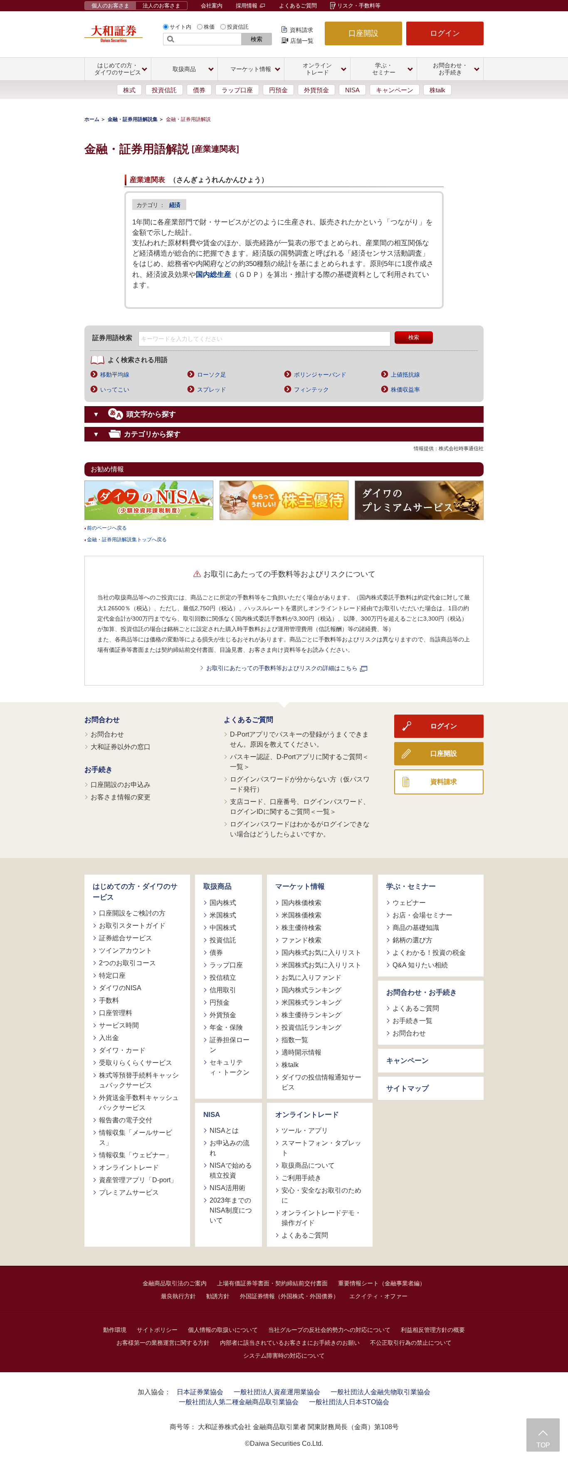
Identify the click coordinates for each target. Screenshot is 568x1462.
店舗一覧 (302, 40)
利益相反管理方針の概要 (433, 1329)
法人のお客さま (161, 5)
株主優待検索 (301, 927)
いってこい (114, 389)
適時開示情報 (301, 1052)
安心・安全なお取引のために (321, 1195)
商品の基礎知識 (416, 927)
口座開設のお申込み (121, 784)
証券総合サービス (125, 938)
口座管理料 (115, 1012)
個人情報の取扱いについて (223, 1329)
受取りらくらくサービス (135, 1062)
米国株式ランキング (311, 1002)
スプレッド (211, 389)
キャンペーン (394, 90)
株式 (129, 90)
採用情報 (247, 5)
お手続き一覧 (412, 1020)
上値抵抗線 (405, 374)
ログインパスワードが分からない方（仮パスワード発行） (300, 784)
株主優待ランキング (311, 1014)
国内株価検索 (301, 902)
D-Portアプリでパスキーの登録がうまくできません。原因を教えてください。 (299, 739)
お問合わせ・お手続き (421, 992)
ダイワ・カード (122, 1050)
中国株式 (223, 927)
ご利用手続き (301, 1177)
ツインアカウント (125, 950)
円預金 (278, 90)
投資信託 (238, 27)
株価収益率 (405, 389)
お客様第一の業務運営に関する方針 (163, 1342)
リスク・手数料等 (358, 5)
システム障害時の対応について (284, 1355)
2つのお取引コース (127, 962)
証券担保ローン (229, 1044)
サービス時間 (119, 1025)
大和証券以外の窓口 (121, 746)
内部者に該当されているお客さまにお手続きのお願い (290, 1342)
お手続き (98, 770)
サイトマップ (407, 1088)
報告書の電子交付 (125, 1120)
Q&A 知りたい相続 (420, 965)
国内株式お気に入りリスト (321, 952)
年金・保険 (226, 1027)
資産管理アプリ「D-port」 (138, 1179)
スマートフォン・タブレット (321, 1147)
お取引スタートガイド (132, 925)
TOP (543, 1445)
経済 (174, 205)
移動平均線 (114, 374)
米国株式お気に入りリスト (321, 965)
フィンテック (311, 389)
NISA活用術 (227, 1187)
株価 (209, 27)
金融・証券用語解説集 (133, 119)
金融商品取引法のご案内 (175, 1283)
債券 (199, 90)
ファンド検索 (301, 940)
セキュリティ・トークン (229, 1067)
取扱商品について (308, 1165)
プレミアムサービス (129, 1192)
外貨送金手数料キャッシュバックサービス (139, 1102)
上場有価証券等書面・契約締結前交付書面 (272, 1283)
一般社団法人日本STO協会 (349, 1401)
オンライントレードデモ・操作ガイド (321, 1217)
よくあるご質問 (298, 5)
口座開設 (363, 33)
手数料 (109, 1000)
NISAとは (224, 1130)
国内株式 (223, 902)
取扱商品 (217, 886)
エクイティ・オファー (378, 1296)
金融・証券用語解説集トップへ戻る (127, 539)
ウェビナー (409, 902)
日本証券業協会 (200, 1391)
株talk (437, 90)
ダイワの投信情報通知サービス (321, 1082)
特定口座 (112, 975)
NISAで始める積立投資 (231, 1170)
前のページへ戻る (107, 528)
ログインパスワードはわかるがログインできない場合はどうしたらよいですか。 (300, 829)
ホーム (91, 119)
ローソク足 (211, 374)
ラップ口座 (237, 90)
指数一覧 (295, 1039)
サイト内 (180, 27)
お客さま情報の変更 (121, 797)
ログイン (445, 33)
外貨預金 (316, 90)
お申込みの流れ (229, 1147)
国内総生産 (213, 275)
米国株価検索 (301, 915)
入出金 (109, 1037)
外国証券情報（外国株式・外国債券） (289, 1296)
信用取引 (223, 990)
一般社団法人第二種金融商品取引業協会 (239, 1401)
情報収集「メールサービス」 (135, 1137)
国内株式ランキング (311, 990)
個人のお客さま (110, 5)
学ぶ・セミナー (411, 886)
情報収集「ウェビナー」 (135, 1155)
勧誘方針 (218, 1296)
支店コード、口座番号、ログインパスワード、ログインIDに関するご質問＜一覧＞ (300, 806)
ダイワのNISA (120, 987)
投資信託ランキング (311, 1027)
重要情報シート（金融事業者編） (381, 1283)
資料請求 (301, 30)
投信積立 (223, 977)
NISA (352, 90)
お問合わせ (102, 720)
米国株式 (223, 915)
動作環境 (114, 1329)
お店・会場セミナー (422, 915)
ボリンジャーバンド (320, 374)
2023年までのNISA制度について (231, 1210)
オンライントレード (129, 1167)
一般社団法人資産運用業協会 (277, 1391)
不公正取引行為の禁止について (411, 1342)
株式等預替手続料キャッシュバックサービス (139, 1080)
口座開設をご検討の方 (132, 913)
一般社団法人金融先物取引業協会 (380, 1391)
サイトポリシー (157, 1329)
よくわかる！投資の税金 (429, 952)
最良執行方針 (178, 1296)
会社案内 (211, 5)
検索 (256, 39)
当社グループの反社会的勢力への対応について (329, 1329)
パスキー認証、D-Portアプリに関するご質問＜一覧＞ (299, 761)
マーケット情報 (300, 886)
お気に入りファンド (311, 977)
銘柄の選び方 (412, 940)
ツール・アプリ (305, 1130)
